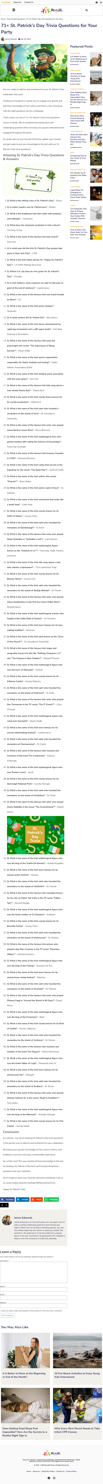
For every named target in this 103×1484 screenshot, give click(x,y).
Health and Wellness (77, 89)
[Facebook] (96, 2)
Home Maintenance (76, 226)
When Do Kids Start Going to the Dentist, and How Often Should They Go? (79, 139)
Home (3, 19)
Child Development (76, 131)
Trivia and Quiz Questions (16, 19)
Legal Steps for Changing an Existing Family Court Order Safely (78, 193)
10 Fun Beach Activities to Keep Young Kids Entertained (77, 77)
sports (72, 152)
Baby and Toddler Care (77, 113)
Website (3, 1302)
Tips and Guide (75, 53)
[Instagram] (101, 2)
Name (3, 1286)
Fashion (72, 205)
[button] (86, 10)
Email (2, 1294)
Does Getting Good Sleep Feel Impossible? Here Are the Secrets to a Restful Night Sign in (78, 98)
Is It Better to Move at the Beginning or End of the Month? (78, 59)
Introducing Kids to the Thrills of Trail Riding (78, 158)
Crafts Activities (75, 70)
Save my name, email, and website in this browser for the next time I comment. (32, 1311)
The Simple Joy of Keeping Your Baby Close (78, 175)
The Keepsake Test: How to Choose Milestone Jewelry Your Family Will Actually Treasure (78, 213)
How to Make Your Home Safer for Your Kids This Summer (79, 232)
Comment (4, 1261)
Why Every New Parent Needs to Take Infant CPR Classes (77, 119)
